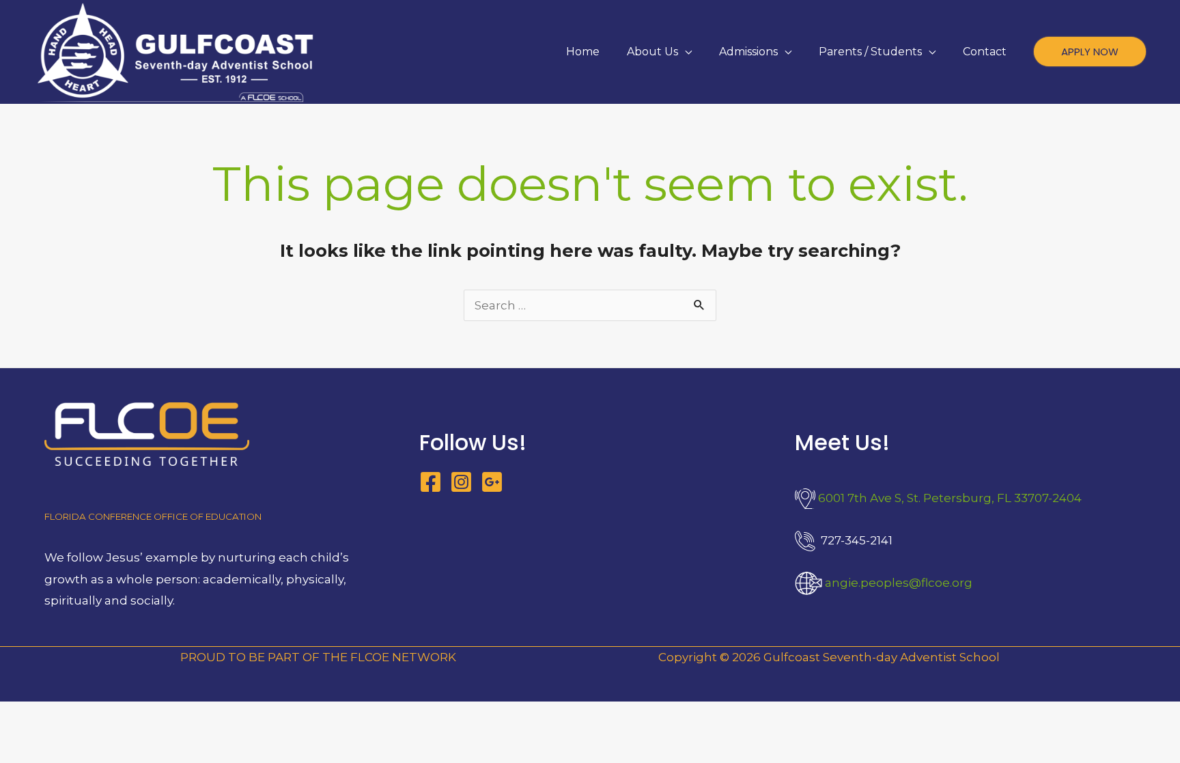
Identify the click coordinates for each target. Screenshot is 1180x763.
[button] (685, 51)
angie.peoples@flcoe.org (898, 582)
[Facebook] (430, 482)
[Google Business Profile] (492, 482)
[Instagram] (461, 482)
